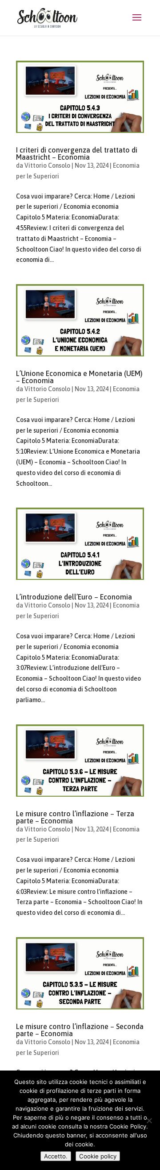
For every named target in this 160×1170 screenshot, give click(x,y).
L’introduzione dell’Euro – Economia (74, 597)
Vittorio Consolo (47, 165)
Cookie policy (97, 1156)
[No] (148, 1120)
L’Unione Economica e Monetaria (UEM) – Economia (79, 376)
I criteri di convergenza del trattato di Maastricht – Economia (76, 153)
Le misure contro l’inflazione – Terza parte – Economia (75, 817)
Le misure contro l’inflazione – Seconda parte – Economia (80, 1030)
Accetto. (56, 1156)
